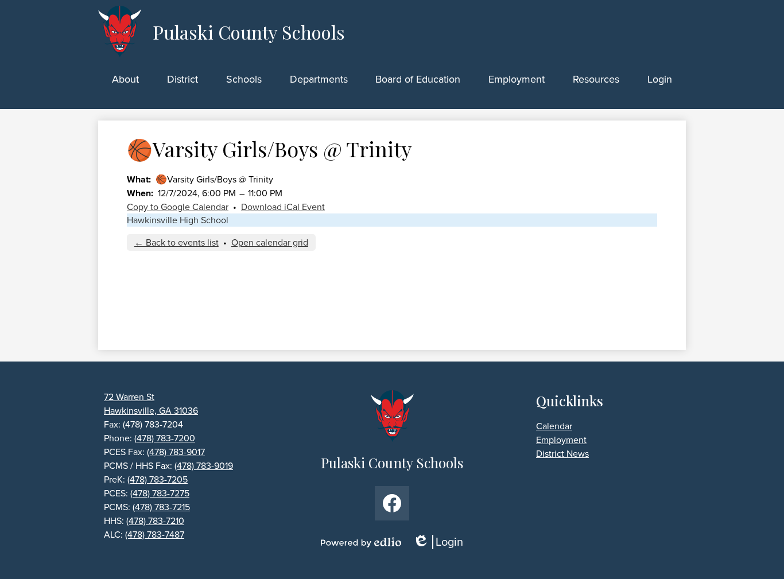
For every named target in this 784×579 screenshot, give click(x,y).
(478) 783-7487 (154, 534)
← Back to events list (176, 242)
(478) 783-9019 (203, 465)
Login (442, 542)
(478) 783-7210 (155, 520)
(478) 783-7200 (164, 438)
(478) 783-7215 (161, 507)
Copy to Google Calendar (177, 206)
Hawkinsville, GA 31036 (151, 410)
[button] (125, 79)
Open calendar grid (269, 242)
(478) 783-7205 (157, 479)
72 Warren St (129, 396)
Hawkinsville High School (177, 220)
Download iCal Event (283, 206)
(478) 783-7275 (159, 493)
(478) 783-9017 (176, 451)
